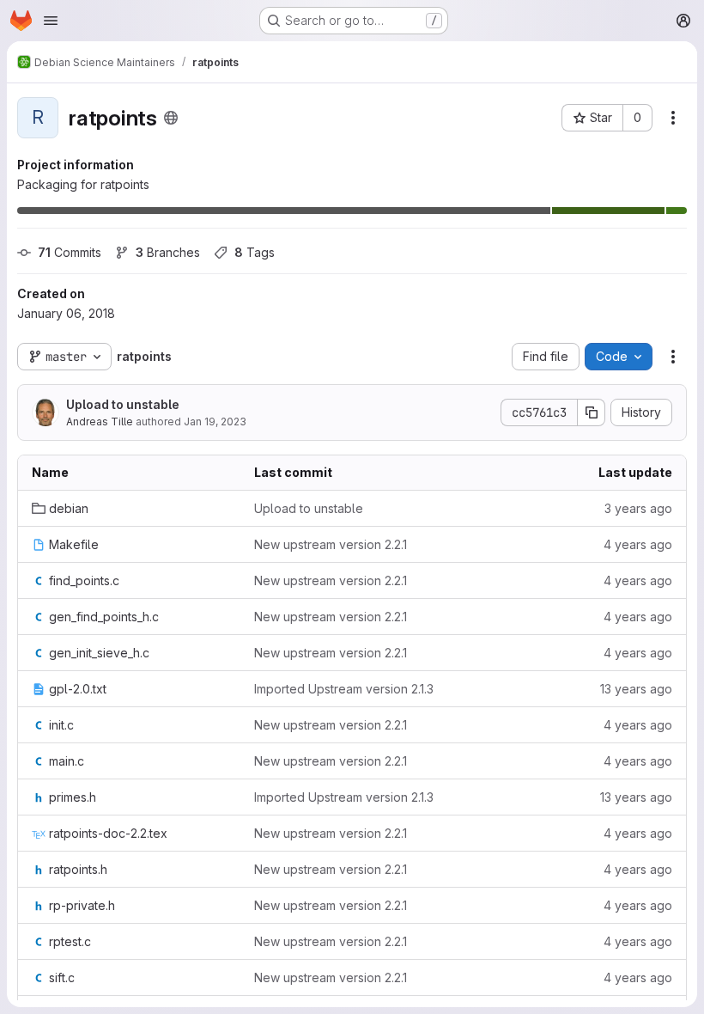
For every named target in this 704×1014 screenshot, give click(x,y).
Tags (254, 252)
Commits (69, 252)
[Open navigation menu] (50, 20)
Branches (168, 252)
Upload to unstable (122, 404)
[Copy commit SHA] (591, 412)
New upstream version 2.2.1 (330, 544)
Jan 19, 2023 (215, 421)
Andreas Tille (99, 421)
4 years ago (638, 544)
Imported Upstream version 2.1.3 (344, 688)
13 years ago (636, 688)
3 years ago (638, 508)
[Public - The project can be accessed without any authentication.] (171, 118)
